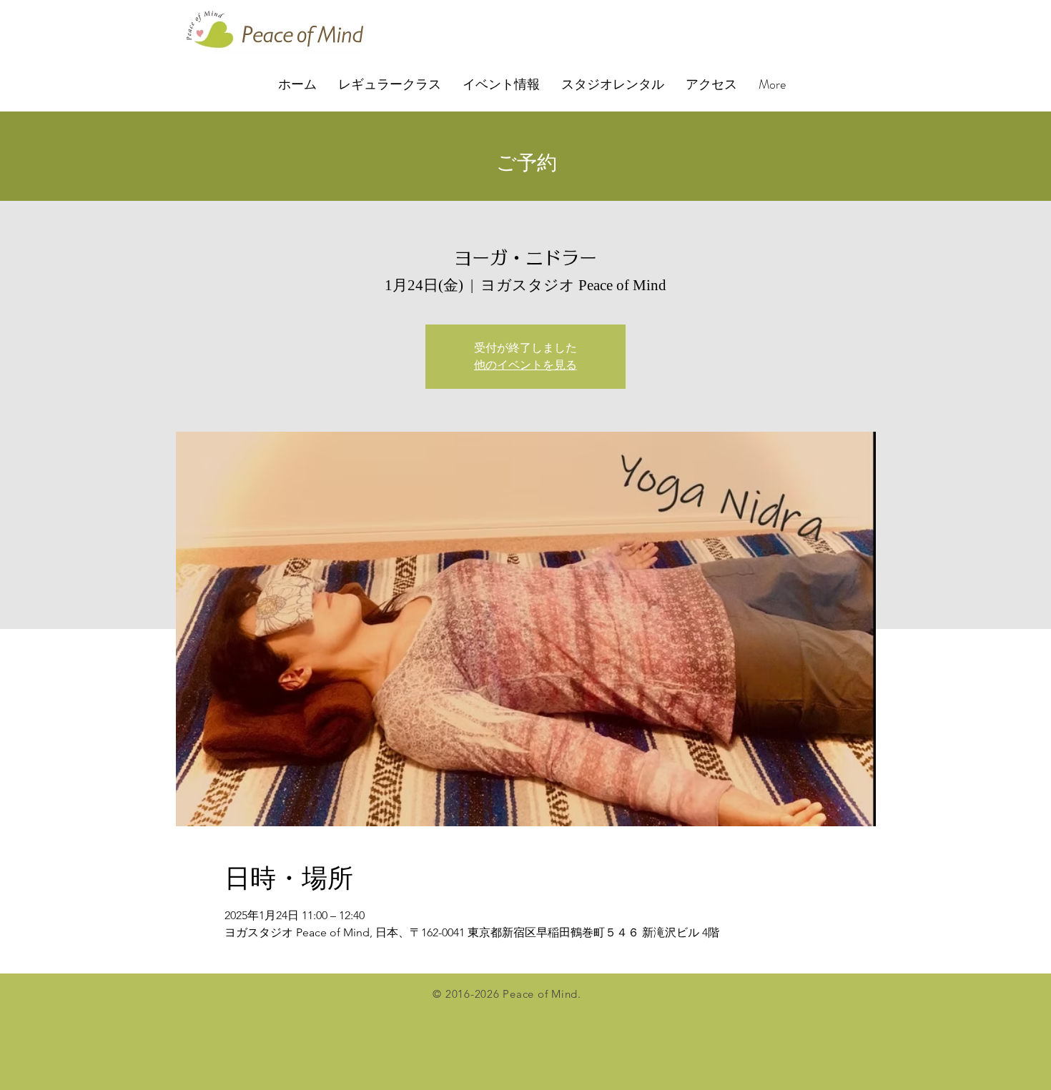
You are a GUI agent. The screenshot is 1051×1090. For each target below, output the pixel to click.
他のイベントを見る (525, 365)
